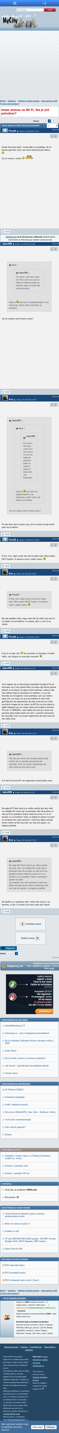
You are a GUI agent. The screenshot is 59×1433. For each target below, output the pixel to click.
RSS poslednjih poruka (15, 1272)
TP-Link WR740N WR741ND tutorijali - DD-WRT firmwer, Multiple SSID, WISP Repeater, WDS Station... (30, 1240)
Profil (7, 232)
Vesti (45, 1357)
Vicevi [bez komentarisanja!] (18, 1119)
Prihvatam (38, 1427)
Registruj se (11, 237)
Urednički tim (36, 1347)
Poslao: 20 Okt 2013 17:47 (25, 792)
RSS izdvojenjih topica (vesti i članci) (22, 1280)
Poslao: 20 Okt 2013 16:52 (29, 637)
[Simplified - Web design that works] (43, 1388)
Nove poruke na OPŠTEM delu (16, 1084)
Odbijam (51, 1427)
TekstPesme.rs (38, 1366)
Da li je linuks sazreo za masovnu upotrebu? (25, 1058)
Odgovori (10, 948)
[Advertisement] (29, 66)
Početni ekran (11, 1073)
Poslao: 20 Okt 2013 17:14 (25, 668)
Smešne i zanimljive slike (16, 1166)
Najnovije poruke (11, 1347)
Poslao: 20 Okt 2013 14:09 (25, 244)
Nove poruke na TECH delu (15, 1020)
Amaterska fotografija (14, 1097)
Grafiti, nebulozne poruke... (17, 1104)
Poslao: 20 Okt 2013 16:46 (29, 540)
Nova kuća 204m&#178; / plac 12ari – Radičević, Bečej (30, 1112)
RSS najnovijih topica (14, 1265)
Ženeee (8, 1134)
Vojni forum (37, 1360)
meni (15, 3)
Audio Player (11, 1051)
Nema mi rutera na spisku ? (17, 1224)
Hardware (12, 101)
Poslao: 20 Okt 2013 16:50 (26, 574)
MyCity (3, 101)
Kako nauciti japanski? (15, 1127)
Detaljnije (21, 1311)
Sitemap (24, 1347)
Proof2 (12, 130)
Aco (11, 399)
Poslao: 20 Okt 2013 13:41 (29, 131)
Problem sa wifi (12, 1231)
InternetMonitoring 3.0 (15, 1025)
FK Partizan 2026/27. (14, 1089)
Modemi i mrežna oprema (28, 101)
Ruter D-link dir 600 (13, 1249)
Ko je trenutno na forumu (15, 1298)
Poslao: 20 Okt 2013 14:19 (26, 400)
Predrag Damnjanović (16, 1420)
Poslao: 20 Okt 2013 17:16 (26, 733)
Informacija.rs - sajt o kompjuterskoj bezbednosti (27, 1033)
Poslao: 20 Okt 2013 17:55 (26, 840)
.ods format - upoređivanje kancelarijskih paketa (26, 1066)
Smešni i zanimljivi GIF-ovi (17, 1173)
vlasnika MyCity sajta (11, 1414)
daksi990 (7, 243)
